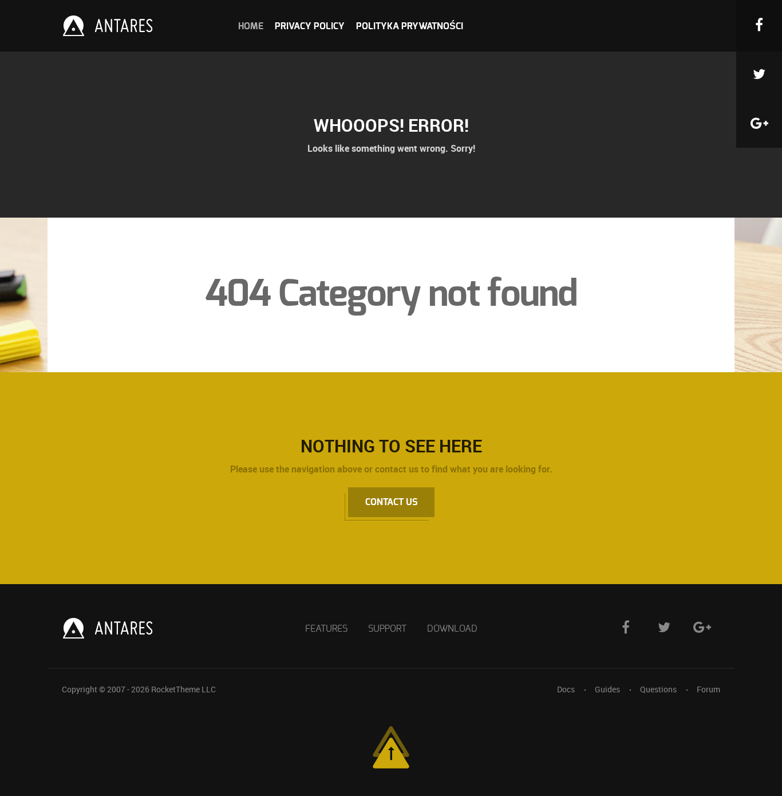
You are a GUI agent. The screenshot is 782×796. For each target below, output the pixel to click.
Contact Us (391, 502)
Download (452, 628)
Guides (607, 689)
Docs (566, 689)
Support (387, 628)
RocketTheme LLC (183, 689)
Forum (708, 689)
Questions (658, 689)
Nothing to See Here (391, 446)
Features (326, 628)
